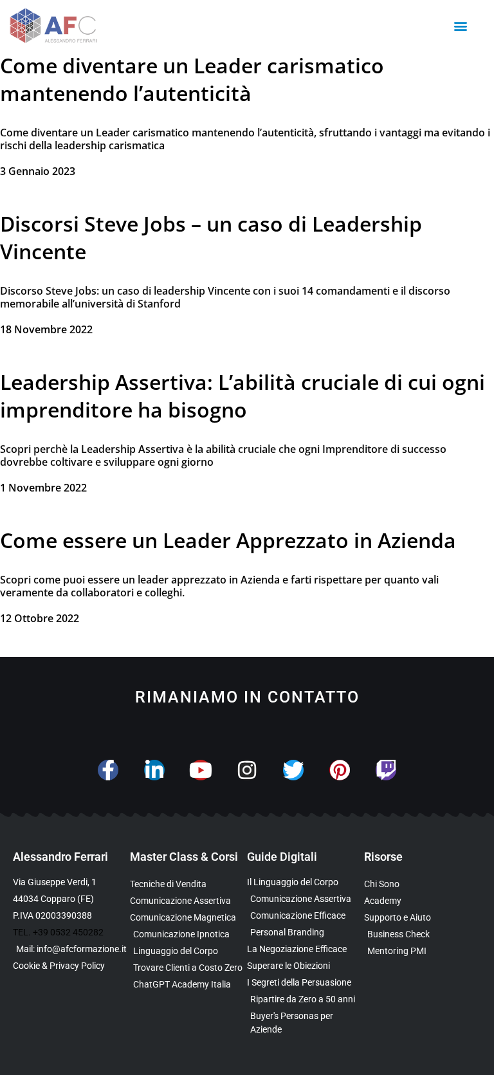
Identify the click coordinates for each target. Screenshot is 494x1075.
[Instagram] (247, 770)
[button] (460, 26)
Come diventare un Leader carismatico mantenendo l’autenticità (192, 79)
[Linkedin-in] (154, 770)
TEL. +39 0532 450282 (58, 932)
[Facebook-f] (108, 770)
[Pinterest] (339, 770)
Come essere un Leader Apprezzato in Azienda (228, 540)
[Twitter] (293, 770)
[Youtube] (200, 770)
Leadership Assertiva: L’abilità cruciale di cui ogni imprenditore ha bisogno (242, 395)
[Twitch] (386, 770)
